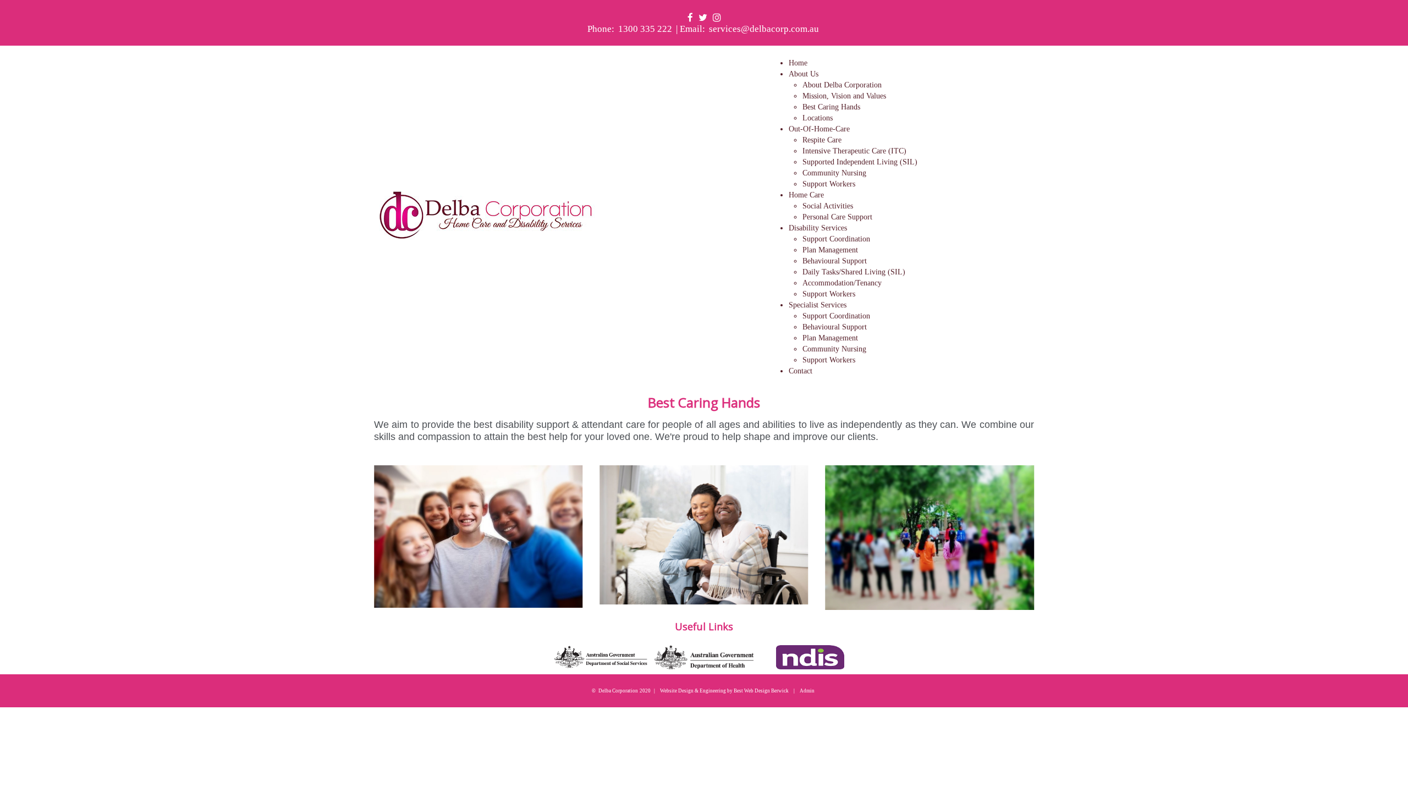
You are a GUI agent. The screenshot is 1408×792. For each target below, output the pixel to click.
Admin (807, 691)
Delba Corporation (618, 691)
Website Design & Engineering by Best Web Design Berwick (724, 691)
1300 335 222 (645, 29)
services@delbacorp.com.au (764, 29)
